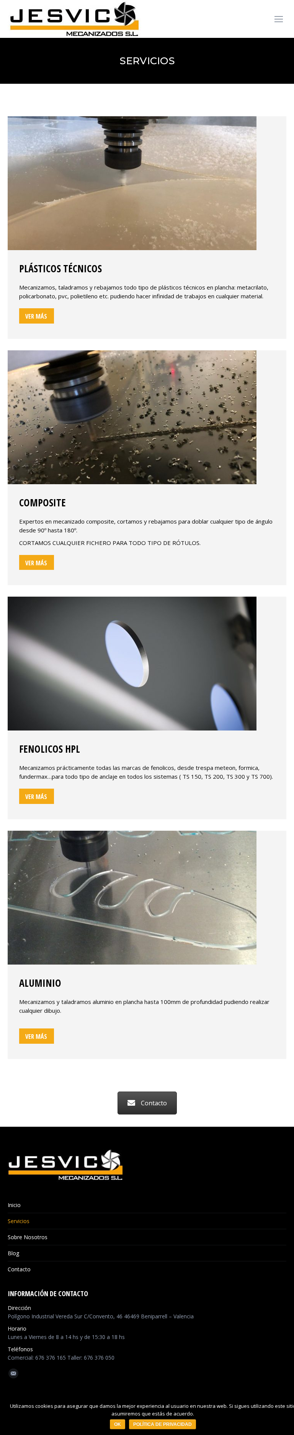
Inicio (14, 1205)
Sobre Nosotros (27, 1237)
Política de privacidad (162, 1424)
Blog (13, 1253)
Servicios (18, 1221)
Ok (117, 1424)
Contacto (154, 1103)
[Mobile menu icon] (278, 19)
